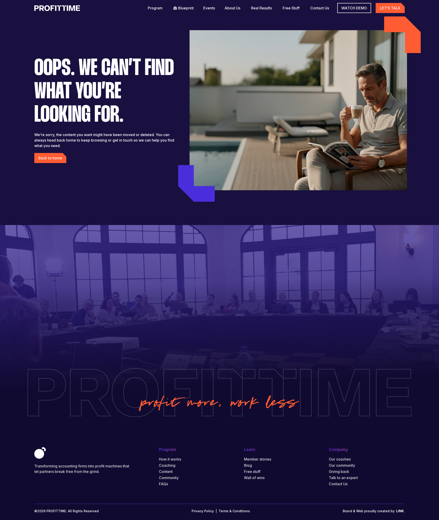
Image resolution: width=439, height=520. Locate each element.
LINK (400, 511)
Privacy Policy (203, 511)
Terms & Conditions (234, 511)
